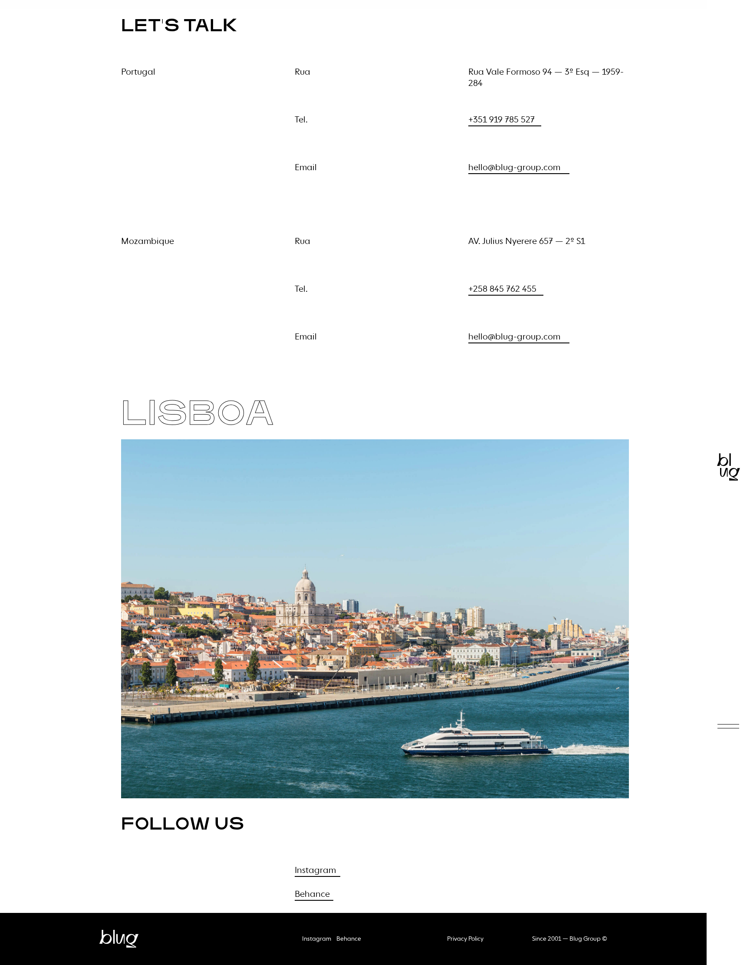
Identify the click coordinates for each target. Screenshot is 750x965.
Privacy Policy (465, 939)
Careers (721, 418)
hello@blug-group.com (514, 168)
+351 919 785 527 (501, 120)
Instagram (315, 870)
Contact (721, 384)
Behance (312, 894)
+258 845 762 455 (502, 289)
